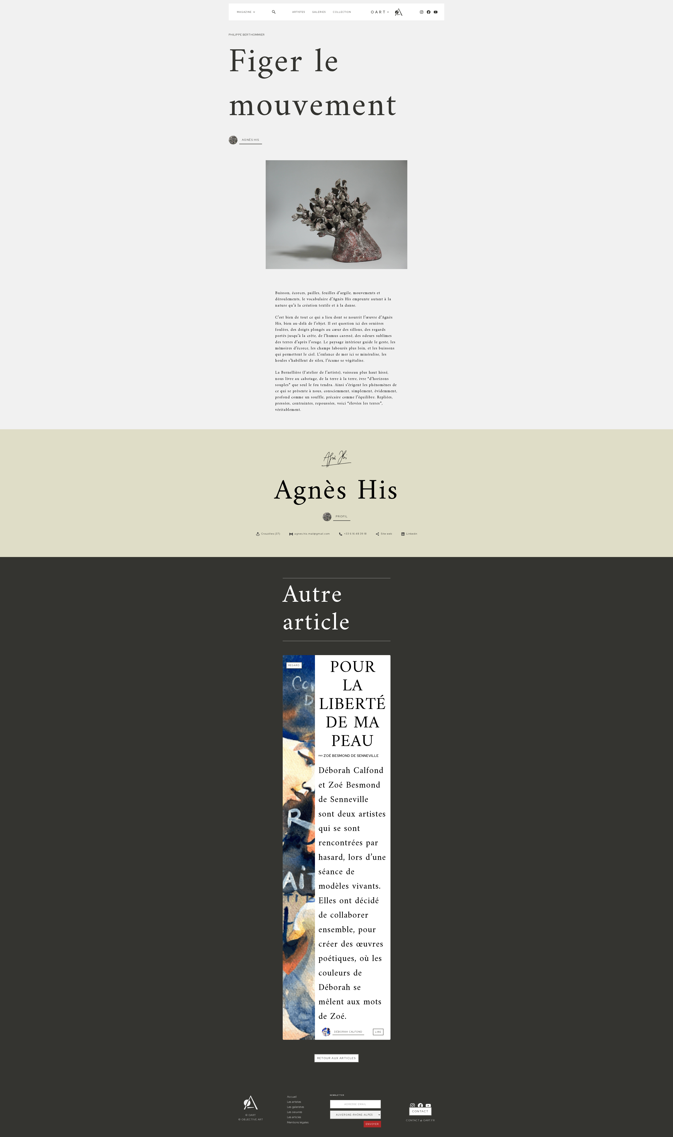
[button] (246, 12)
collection (342, 12)
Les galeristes (295, 1107)
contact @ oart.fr (420, 1120)
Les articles (294, 1117)
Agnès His (250, 140)
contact (420, 1111)
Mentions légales (297, 1122)
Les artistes (294, 1101)
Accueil (292, 1096)
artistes (298, 12)
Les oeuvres (294, 1112)
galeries (319, 12)
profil (342, 516)
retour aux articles (336, 1058)
